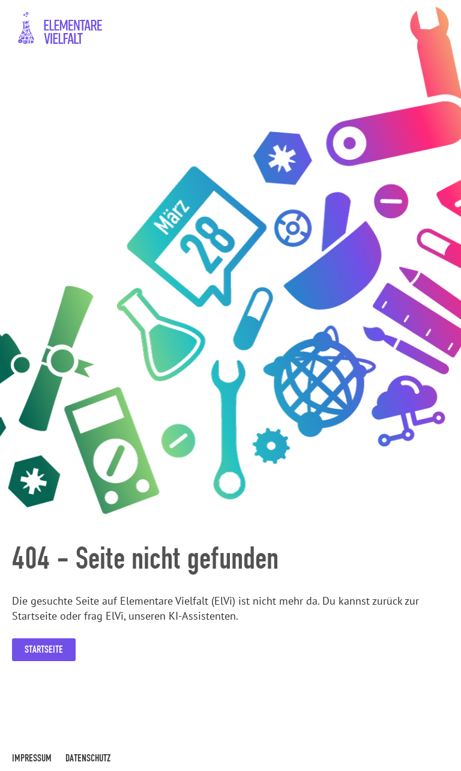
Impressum (32, 758)
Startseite (44, 649)
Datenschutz (87, 758)
